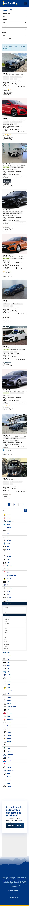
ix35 (5, 637)
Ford (8, 584)
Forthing (9, 588)
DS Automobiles (11, 575)
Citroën (9, 556)
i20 (5, 612)
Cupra (8, 559)
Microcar (9, 713)
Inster (5, 626)
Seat (8, 745)
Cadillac (9, 550)
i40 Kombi (6, 623)
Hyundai (9, 604)
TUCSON (6, 648)
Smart (8, 751)
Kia (8, 668)
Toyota (9, 767)
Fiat (8, 581)
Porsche (9, 738)
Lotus (8, 687)
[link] (20, 86)
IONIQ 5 (6, 630)
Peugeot (9, 732)
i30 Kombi (6, 619)
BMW (8, 543)
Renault (9, 741)
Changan (9, 553)
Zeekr (8, 783)
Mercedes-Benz (11, 706)
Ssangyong (10, 754)
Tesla (8, 764)
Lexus (8, 681)
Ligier (8, 684)
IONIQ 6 (6, 632)
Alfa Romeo (10, 521)
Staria (5, 646)
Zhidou (9, 786)
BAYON (6, 607)
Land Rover (10, 678)
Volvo (8, 773)
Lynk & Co (9, 690)
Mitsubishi (10, 719)
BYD (8, 546)
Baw (8, 537)
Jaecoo (9, 655)
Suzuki (9, 761)
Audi (8, 530)
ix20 (5, 635)
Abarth (9, 514)
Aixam (8, 518)
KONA (5, 639)
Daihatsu (9, 565)
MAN (8, 694)
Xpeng (8, 780)
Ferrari (9, 578)
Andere (9, 527)
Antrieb (4, 32)
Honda (8, 600)
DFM (8, 569)
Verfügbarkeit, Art (7, 13)
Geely (8, 594)
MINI (8, 716)
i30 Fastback (7, 617)
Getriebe (4, 26)
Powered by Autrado (14, 897)
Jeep (8, 662)
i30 (5, 614)
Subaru (9, 757)
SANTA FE (6, 644)
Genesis (9, 597)
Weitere (9, 776)
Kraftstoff (4, 19)
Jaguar (8, 659)
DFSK (8, 572)
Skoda (8, 748)
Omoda (9, 725)
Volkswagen (10, 770)
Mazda (9, 703)
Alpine (8, 524)
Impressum (10, 890)
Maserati (9, 697)
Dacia (8, 562)
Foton (8, 591)
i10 (5, 610)
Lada (8, 671)
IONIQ (5, 628)
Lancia (8, 674)
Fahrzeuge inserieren (14, 824)
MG (8, 710)
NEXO (5, 641)
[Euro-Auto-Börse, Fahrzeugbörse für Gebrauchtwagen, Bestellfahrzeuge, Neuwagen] (9, 3)
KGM (8, 665)
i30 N (5, 621)
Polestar (9, 735)
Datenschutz (17, 890)
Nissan (8, 722)
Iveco (8, 652)
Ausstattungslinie (6, 39)
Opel (8, 729)
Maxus (9, 700)
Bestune (9, 540)
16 (23, 504)
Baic (8, 534)
